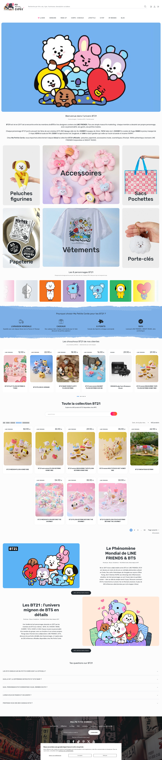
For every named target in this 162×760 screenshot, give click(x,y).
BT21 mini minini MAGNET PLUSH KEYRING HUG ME (94, 387)
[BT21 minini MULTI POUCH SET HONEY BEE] (113, 448)
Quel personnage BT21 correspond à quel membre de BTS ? (25, 687)
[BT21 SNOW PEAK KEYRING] (144, 448)
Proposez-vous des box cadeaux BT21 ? (18, 703)
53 (144, 530)
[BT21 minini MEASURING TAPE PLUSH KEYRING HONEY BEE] (147, 368)
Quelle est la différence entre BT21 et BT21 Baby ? (22, 679)
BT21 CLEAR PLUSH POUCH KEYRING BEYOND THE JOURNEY (112, 520)
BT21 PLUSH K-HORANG (41, 387)
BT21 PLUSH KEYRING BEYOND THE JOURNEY (81, 520)
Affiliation (64, 726)
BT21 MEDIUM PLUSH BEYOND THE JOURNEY (49, 520)
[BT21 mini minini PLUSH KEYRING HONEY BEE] (49, 448)
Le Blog (71, 726)
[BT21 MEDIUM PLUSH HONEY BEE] (18, 448)
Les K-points (54, 726)
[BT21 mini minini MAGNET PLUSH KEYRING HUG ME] (94, 368)
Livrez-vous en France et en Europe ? (17, 695)
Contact (93, 726)
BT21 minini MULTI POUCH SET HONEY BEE (113, 469)
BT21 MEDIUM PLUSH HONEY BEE (17, 469)
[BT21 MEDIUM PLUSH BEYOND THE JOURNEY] (49, 500)
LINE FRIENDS (9, 352)
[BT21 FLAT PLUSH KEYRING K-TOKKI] (15, 368)
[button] (78, 396)
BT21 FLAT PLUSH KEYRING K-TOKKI (15, 387)
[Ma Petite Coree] (14, 6)
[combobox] (87, 6)
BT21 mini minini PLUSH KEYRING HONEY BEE (49, 469)
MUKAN (112, 352)
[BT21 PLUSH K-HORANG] (41, 368)
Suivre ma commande (105, 726)
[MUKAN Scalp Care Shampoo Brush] (120, 368)
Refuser (105, 755)
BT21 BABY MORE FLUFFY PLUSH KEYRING (68, 387)
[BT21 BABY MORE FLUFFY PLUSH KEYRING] (68, 368)
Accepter (80, 755)
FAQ (78, 726)
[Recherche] (145, 6)
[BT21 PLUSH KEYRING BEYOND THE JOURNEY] (81, 500)
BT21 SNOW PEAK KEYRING (144, 469)
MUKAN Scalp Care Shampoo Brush (121, 387)
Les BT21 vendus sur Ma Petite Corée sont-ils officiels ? (24, 671)
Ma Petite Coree (81, 722)
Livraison (85, 726)
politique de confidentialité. (66, 750)
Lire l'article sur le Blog (81, 592)
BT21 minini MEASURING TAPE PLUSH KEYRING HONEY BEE (147, 387)
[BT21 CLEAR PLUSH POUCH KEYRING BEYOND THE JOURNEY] (113, 500)
